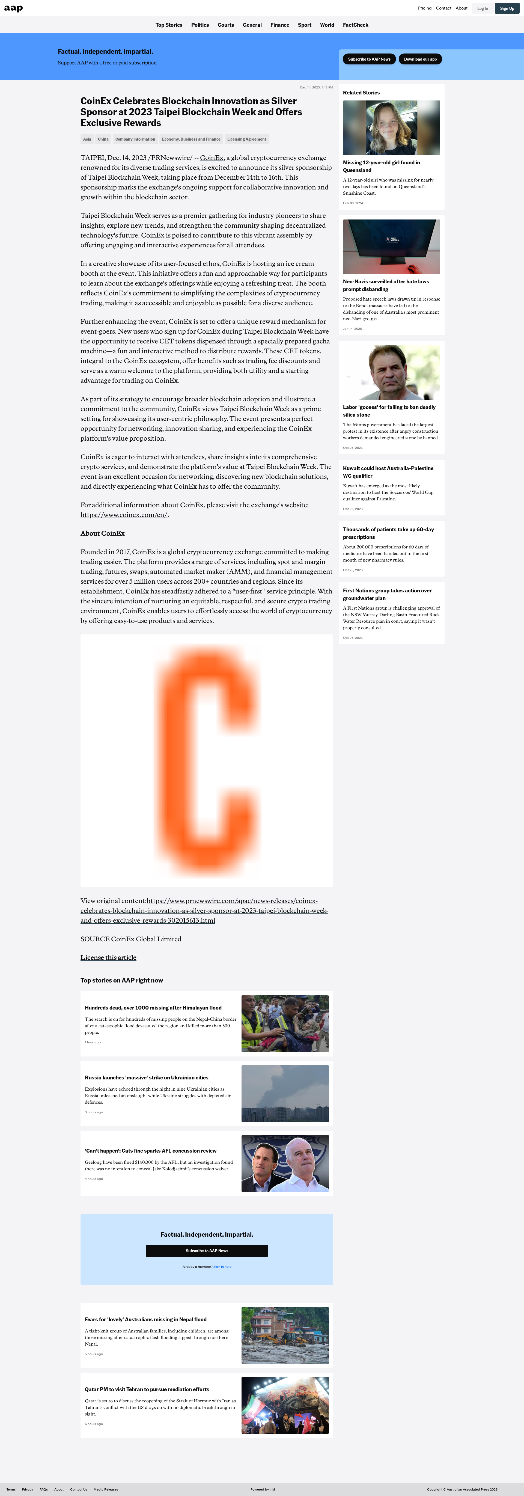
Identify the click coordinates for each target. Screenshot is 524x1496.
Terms (11, 1489)
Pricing (425, 8)
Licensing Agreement (246, 139)
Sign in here (222, 1267)
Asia (87, 139)
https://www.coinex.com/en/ (124, 515)
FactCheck (355, 24)
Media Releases (106, 1489)
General (252, 24)
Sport (304, 24)
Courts (226, 24)
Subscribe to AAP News (369, 59)
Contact (443, 8)
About (462, 8)
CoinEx (212, 158)
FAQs (44, 1489)
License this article (108, 957)
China (103, 139)
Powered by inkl (263, 1489)
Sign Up (507, 8)
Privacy (27, 1489)
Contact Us (78, 1489)
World (327, 24)
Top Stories (169, 24)
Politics (200, 24)
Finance (279, 24)
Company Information (135, 139)
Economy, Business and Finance (191, 139)
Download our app (420, 59)
